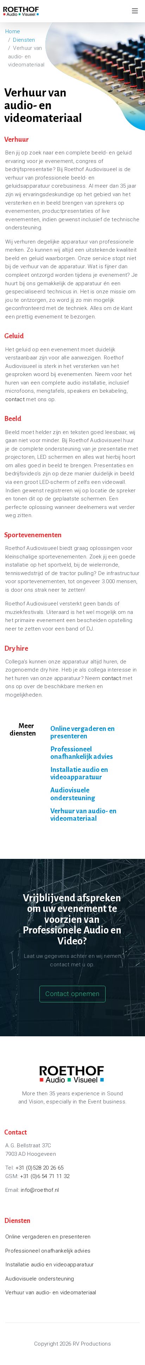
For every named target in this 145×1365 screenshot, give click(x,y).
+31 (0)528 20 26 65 (39, 1168)
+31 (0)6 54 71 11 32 (45, 1176)
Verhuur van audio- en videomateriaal (83, 814)
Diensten (24, 40)
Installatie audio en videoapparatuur (79, 773)
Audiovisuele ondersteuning (72, 793)
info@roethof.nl (40, 1190)
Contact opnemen (72, 994)
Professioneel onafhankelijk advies (81, 752)
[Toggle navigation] (135, 11)
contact (15, 399)
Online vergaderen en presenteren (82, 732)
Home (12, 31)
